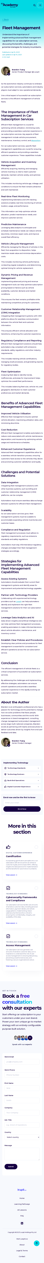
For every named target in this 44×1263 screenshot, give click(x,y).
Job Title (8, 1120)
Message (8, 1145)
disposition (35, 141)
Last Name (9, 1095)
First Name (9, 1083)
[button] (40, 5)
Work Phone (10, 1070)
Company (8, 1108)
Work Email (9, 1057)
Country (8, 1132)
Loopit (18, 601)
